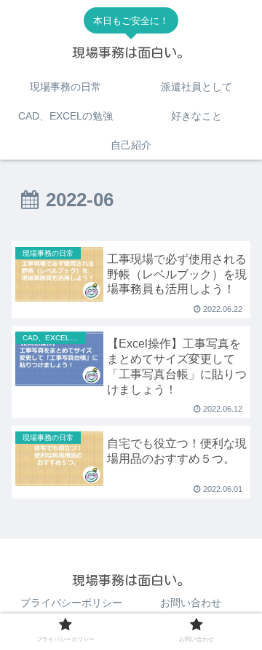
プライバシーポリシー (71, 602)
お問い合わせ (190, 602)
